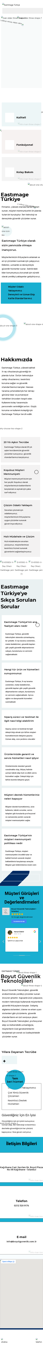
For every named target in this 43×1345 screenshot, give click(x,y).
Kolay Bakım (24, 172)
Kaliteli (21, 117)
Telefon (21, 1201)
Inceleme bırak (19, 921)
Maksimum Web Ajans (29, 1339)
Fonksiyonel (24, 144)
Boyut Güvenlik (21, 79)
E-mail (21, 1237)
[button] (2, 568)
